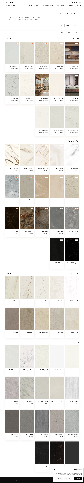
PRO (11, 2)
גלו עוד (9, 38)
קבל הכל (78, 478)
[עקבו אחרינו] (18, 480)
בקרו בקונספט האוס (12, 5)
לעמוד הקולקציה (11, 141)
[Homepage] (76, 2)
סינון (69, 32)
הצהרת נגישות (49, 480)
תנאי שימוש (69, 480)
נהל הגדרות (59, 478)
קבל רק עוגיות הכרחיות (68, 478)
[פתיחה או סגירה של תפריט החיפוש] (3, 5)
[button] (55, 469)
